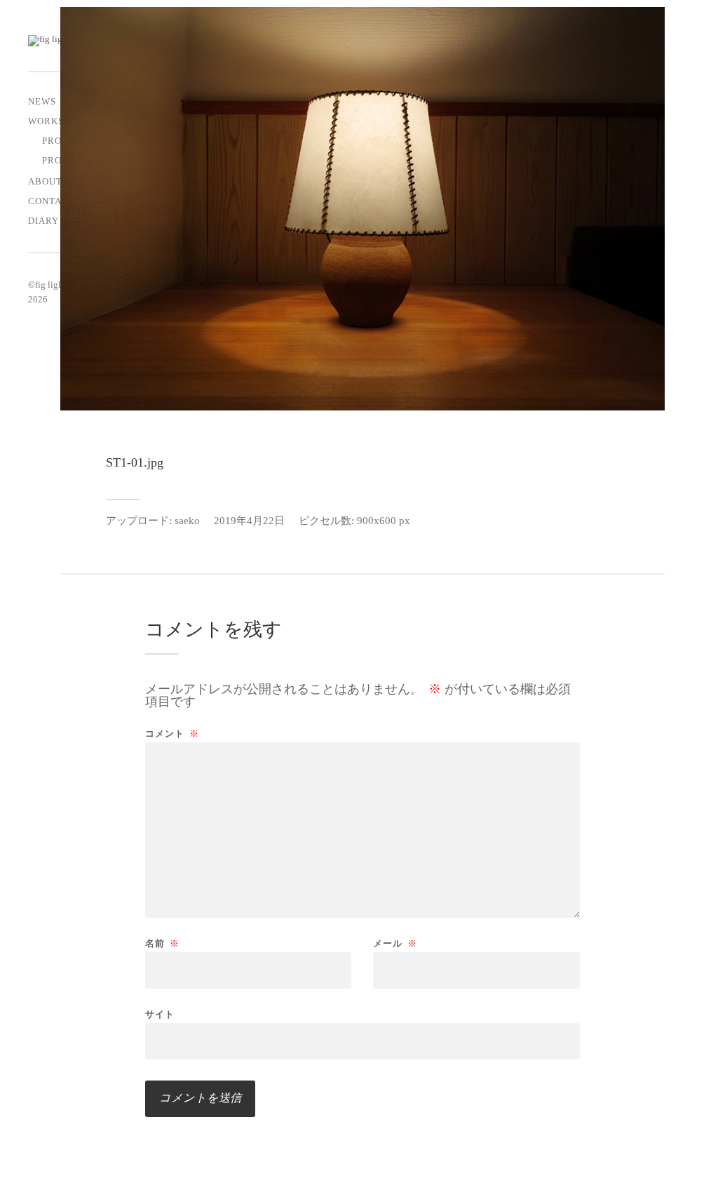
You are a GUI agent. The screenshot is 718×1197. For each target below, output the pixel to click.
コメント (172, 733)
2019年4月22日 (249, 520)
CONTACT (51, 201)
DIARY (43, 221)
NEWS (42, 102)
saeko (187, 520)
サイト (160, 1014)
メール (395, 943)
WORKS (46, 121)
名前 (162, 943)
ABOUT (45, 182)
